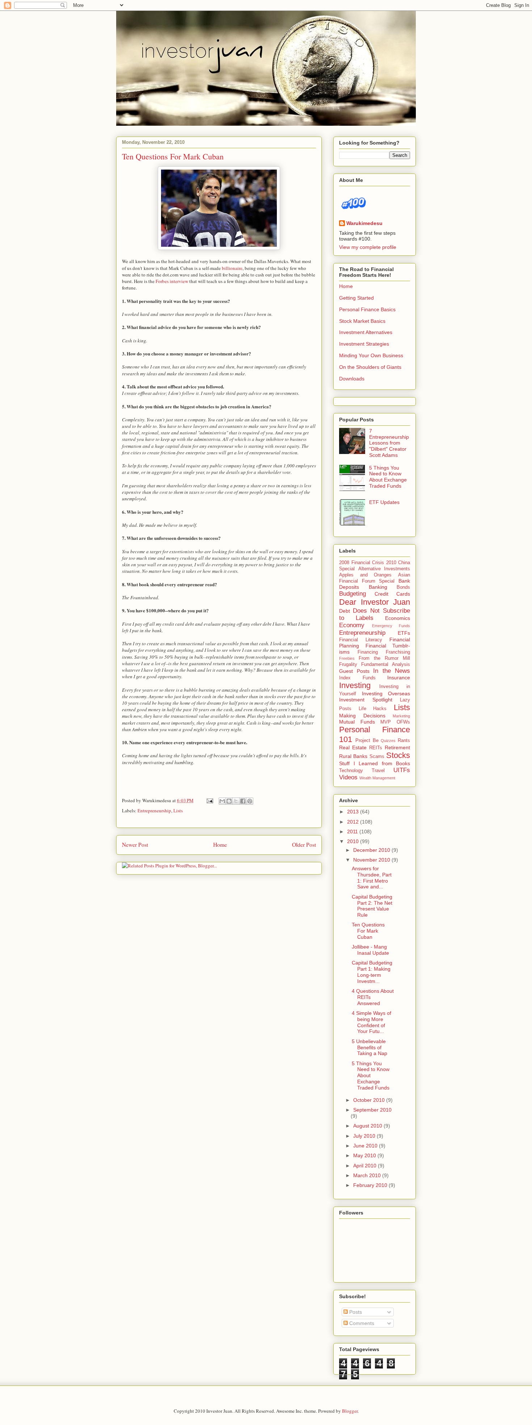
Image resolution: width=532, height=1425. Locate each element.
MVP (385, 722)
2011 (353, 831)
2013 (353, 811)
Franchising (398, 652)
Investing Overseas (386, 693)
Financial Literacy (360, 639)
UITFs (401, 770)
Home (220, 844)
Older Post (304, 844)
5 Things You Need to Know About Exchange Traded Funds (388, 477)
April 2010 (365, 1165)
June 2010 (366, 1146)
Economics (397, 618)
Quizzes (388, 740)
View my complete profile (367, 247)
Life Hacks (373, 708)
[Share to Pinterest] (249, 801)
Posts (355, 1312)
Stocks (398, 755)
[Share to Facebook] (242, 801)
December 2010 (372, 850)
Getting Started (356, 298)
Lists (178, 810)
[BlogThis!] (229, 801)
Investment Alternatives (365, 332)
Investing (355, 685)
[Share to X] (236, 801)
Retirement (397, 747)
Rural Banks (353, 756)
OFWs (403, 722)
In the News (391, 670)
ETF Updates (384, 502)
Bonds (403, 587)
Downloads (351, 379)
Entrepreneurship (154, 810)
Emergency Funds (391, 626)
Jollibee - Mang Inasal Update (370, 950)
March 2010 (367, 1175)
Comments (361, 1323)
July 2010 (365, 1136)
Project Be (367, 740)
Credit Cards (392, 594)
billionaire (232, 268)
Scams (377, 756)
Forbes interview (172, 281)
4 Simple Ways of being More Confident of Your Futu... (371, 1022)
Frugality (348, 664)
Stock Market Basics (362, 321)
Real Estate (353, 747)
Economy (351, 625)
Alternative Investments (384, 568)
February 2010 (371, 1185)
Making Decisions (362, 715)
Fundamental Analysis (385, 664)
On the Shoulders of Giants (370, 367)
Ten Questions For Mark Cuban (173, 156)
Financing (368, 652)
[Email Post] (209, 800)
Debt (344, 611)
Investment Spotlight (365, 700)
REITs (375, 747)
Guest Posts (354, 671)
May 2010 (365, 1155)
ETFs (404, 633)
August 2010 (368, 1126)
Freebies (347, 658)
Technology (351, 770)
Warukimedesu (364, 223)
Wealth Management (377, 778)
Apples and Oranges (365, 575)
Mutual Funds (357, 722)
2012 (353, 822)
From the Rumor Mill (384, 658)
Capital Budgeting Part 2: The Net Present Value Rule (372, 906)
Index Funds (357, 677)
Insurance (398, 677)
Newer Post (135, 844)
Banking (378, 587)
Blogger (350, 1411)
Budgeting (352, 593)
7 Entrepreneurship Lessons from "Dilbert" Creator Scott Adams (389, 443)
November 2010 (372, 860)
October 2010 (369, 1100)
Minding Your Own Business (371, 355)
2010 (353, 841)
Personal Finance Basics (367, 309)
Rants (404, 740)
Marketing (401, 716)
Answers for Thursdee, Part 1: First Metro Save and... (372, 877)
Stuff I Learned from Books (374, 763)
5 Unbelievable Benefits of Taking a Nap (369, 1047)
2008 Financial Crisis (361, 562)
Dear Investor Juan (374, 602)
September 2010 (372, 1110)
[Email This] (222, 801)
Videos (348, 777)
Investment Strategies (364, 344)
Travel (378, 770)
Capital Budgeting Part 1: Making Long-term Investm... (372, 972)
